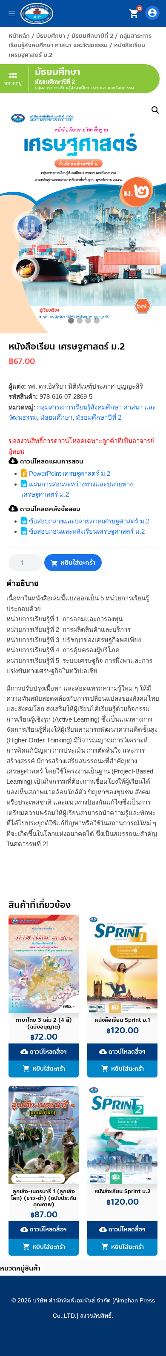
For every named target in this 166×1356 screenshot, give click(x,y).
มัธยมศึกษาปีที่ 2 (92, 35)
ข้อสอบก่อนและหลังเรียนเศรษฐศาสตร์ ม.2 (86, 531)
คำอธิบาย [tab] (22, 583)
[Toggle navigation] (11, 13)
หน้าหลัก (19, 35)
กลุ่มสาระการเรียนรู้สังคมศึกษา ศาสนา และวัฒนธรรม (80, 40)
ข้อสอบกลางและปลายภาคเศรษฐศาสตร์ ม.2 (88, 521)
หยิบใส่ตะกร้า (77, 562)
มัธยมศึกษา (50, 35)
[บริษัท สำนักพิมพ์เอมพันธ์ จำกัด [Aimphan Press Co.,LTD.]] (36, 13)
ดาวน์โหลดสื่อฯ (43, 1051)
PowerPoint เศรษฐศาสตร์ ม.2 (68, 473)
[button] (155, 110)
